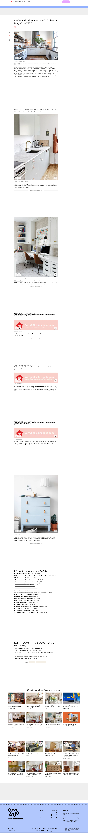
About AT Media (11, 830)
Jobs (9, 832)
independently (17, 63)
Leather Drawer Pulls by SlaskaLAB (24, 573)
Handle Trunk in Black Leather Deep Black (26, 588)
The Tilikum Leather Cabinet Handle (25, 610)
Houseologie (20, 335)
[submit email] (77, 817)
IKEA (20, 534)
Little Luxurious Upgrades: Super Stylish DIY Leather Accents (31, 656)
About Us (40, 814)
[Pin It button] (19, 58)
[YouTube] (51, 817)
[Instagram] (51, 812)
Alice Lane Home (22, 278)
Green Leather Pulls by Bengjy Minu (24, 584)
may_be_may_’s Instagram (27, 184)
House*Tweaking (37, 389)
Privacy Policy (74, 821)
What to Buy (60, 4)
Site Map (40, 818)
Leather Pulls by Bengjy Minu (23, 596)
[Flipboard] (57, 817)
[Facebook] (51, 815)
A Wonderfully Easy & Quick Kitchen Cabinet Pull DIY (28, 648)
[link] (16, 705)
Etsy (26, 444)
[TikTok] (57, 812)
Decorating (37, 4)
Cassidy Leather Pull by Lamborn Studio (25, 582)
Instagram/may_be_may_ (23, 181)
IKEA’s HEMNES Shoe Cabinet (38, 386)
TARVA (21, 537)
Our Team (41, 812)
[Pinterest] (57, 815)
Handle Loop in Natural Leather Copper (25, 586)
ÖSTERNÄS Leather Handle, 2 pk (24, 598)
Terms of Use (67, 821)
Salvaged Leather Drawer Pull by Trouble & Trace (28, 606)
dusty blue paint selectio (40, 538)
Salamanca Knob (20, 604)
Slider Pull (18, 608)
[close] (87, 833)
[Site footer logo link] (22, 813)
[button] (55, 58)
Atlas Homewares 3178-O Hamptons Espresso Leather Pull (30, 575)
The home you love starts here (55, 804)
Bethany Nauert (22, 61)
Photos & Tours (28, 4)
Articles (44, 4)
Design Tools (51, 4)
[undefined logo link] (18, 2)
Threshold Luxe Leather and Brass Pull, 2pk (27, 612)
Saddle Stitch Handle (21, 602)
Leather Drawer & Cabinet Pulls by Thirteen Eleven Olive (30, 592)
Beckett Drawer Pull (20, 577)
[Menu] (9, 2)
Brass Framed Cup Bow (21, 579)
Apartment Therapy (19, 331)
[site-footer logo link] (10, 828)
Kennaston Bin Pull (20, 590)
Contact (40, 816)
